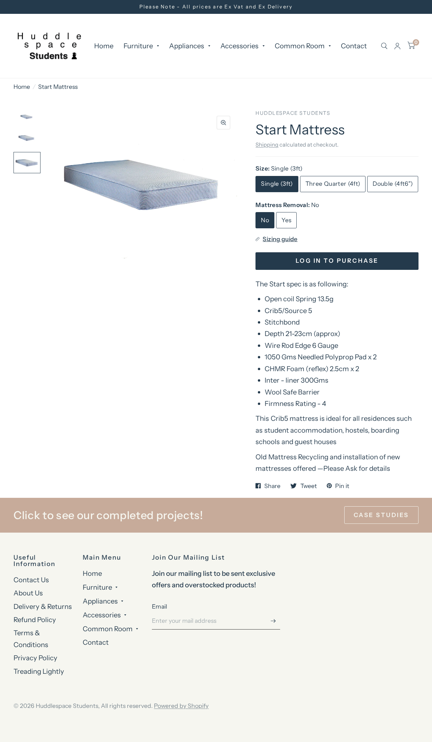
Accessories (239, 46)
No (265, 220)
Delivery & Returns (43, 606)
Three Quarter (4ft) (332, 183)
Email (159, 606)
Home (103, 46)
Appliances (186, 46)
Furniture (138, 46)
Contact (354, 46)
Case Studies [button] (381, 514)
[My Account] (397, 46)
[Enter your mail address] (273, 621)
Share (272, 486)
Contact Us (31, 579)
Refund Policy (35, 619)
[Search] (384, 46)
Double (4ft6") (393, 183)
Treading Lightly (39, 671)
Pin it (342, 486)
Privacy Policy (35, 658)
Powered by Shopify (181, 705)
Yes (286, 220)
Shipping (266, 144)
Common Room (300, 46)
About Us (28, 593)
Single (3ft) (277, 183)
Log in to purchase (337, 260)
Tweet (308, 486)
